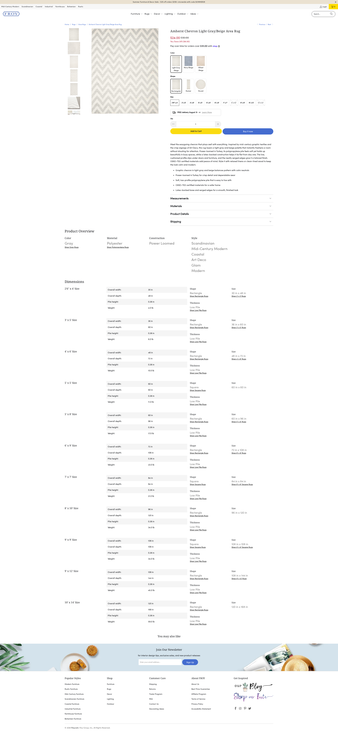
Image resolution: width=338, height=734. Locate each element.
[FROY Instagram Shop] (253, 701)
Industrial (49, 6)
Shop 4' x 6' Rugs (239, 359)
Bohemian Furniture (73, 719)
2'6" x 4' (175, 103)
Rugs (109, 689)
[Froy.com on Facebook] (236, 708)
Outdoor (110, 704)
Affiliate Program (198, 694)
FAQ (151, 699)
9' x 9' (242, 103)
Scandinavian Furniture (74, 699)
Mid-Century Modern (10, 6)
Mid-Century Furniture (74, 694)
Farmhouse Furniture (73, 714)
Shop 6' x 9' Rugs (239, 453)
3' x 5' (184, 103)
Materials (176, 206)
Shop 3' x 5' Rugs (239, 327)
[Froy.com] (11, 14)
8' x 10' (233, 103)
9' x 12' (251, 103)
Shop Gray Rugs (72, 247)
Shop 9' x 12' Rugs (239, 578)
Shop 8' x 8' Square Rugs (242, 547)
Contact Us (154, 704)
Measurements (179, 198)
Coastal (39, 6)
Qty (171, 118)
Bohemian (71, 6)
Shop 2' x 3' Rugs (239, 296)
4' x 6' (192, 103)
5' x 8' (208, 103)
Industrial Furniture (73, 709)
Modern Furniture (72, 684)
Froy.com (75, 728)
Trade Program (155, 694)
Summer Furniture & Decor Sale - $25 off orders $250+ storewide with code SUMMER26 (169, 2)
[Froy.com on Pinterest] (245, 708)
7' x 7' (225, 103)
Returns (152, 689)
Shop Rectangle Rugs (199, 296)
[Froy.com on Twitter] (250, 708)
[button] (137, 14)
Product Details (179, 214)
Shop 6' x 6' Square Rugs (242, 484)
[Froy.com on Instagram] (240, 708)
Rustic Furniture (71, 689)
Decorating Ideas (156, 709)
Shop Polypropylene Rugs (118, 247)
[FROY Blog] (253, 691)
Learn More (207, 112)
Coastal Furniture (72, 704)
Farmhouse (60, 6)
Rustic (80, 6)
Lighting (110, 699)
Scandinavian (27, 6)
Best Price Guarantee (200, 689)
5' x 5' (200, 103)
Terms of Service (198, 699)
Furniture (110, 684)
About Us (195, 684)
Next (269, 24)
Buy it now (248, 131)
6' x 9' (217, 103)
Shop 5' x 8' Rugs (239, 422)
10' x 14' (261, 103)
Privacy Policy (197, 704)
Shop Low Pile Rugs (198, 310)
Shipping (175, 221)
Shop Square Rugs (198, 390)
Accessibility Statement (201, 709)
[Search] (331, 14)
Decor (109, 694)
